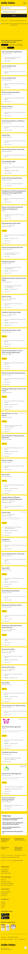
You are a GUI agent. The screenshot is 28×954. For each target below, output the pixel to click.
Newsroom (3, 879)
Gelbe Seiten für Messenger (7, 883)
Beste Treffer (4, 45)
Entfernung (19, 45)
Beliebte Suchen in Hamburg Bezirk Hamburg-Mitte (19, 849)
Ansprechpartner (5, 869)
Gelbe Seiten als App (5, 881)
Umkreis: (4, 20)
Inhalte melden (22, 939)
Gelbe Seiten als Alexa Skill (7, 885)
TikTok (2, 907)
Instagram (3, 902)
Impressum (3, 937)
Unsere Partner (5, 889)
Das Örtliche (4, 895)
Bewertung (12, 45)
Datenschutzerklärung (13, 937)
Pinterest (3, 905)
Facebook (3, 903)
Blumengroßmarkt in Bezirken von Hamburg (20, 839)
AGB (16, 939)
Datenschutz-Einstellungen (7, 939)
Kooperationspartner (5, 891)
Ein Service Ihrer (6, 949)
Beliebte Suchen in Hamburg (5, 848)
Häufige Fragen (4, 871)
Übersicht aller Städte (6, 873)
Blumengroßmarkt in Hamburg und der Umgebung (5, 840)
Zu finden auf (5, 899)
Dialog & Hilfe (5, 867)
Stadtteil (10, 47)
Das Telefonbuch (4, 893)
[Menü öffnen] (26, 3)
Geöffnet (4, 47)
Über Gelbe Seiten (6, 877)
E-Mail (5, 230)
